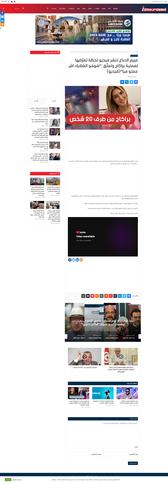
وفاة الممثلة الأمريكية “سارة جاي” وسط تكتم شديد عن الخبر (39, 121)
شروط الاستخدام (79, 479)
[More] (81, 260)
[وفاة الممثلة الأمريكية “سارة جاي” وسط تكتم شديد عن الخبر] (54, 123)
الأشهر (54, 101)
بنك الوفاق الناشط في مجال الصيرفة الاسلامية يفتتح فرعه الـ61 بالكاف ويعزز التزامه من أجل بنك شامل (37, 191)
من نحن (54, 8)
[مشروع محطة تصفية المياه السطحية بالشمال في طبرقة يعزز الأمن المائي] (53, 181)
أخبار (109, 8)
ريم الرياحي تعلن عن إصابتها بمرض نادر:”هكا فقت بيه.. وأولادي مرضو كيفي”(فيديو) (79, 403)
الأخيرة (36, 101)
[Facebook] (69, 260)
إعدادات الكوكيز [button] (16, 479)
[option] (103, 322)
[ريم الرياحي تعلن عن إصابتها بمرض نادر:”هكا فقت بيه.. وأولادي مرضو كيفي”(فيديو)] (78, 393)
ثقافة (90, 8)
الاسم (136, 447)
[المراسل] (154, 8)
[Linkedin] (77, 260)
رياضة (83, 8)
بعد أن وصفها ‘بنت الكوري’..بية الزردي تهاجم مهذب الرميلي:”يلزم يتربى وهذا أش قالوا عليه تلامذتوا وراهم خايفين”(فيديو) (40, 133)
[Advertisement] (103, 146)
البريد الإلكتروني (133, 454)
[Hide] (1, 28)
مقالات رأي (62, 8)
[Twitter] (73, 260)
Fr (47, 8)
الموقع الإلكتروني (96, 454)
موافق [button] (8, 479)
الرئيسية (115, 8)
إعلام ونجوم (127, 51)
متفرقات (71, 8)
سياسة (103, 8)
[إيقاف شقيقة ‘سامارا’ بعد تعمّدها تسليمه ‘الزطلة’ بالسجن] (103, 393)
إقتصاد (97, 8)
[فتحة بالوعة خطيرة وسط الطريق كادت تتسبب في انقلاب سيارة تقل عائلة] (37, 205)
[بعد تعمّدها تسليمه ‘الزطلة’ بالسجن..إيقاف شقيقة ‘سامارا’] (127, 393)
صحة (78, 8)
